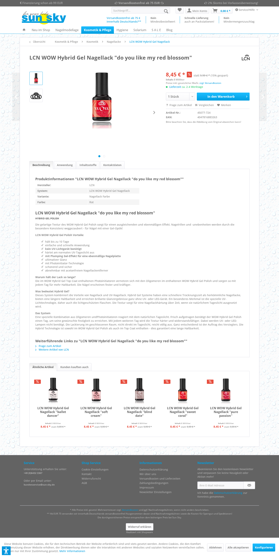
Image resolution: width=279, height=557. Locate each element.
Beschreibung (41, 165)
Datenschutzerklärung (154, 469)
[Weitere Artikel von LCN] (246, 57)
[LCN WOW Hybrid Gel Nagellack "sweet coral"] (183, 391)
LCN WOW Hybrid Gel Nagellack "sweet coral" (183, 412)
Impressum (147, 487)
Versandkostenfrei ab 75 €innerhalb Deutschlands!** (124, 19)
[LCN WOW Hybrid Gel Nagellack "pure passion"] (226, 391)
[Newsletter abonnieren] (249, 485)
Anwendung (65, 165)
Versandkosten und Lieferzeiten (160, 478)
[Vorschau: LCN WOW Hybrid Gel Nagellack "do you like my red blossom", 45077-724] (36, 78)
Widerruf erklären (139, 527)
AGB (84, 483)
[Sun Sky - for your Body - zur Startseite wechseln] (44, 17)
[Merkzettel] (180, 10)
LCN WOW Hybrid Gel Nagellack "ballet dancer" (53, 412)
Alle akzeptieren (238, 547)
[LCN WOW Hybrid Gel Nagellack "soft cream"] (96, 391)
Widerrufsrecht (91, 478)
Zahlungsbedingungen (154, 483)
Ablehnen (215, 547)
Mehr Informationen (72, 551)
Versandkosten (130, 509)
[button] (6, 550)
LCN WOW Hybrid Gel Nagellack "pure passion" (226, 412)
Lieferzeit (175, 87)
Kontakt (86, 474)
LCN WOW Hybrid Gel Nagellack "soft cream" (96, 412)
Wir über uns (148, 474)
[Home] (24, 30)
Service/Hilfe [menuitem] (246, 10)
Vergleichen (206, 105)
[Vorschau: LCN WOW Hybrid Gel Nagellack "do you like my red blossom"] (36, 95)
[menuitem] (140, 10)
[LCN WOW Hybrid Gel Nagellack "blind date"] (139, 391)
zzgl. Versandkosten (210, 83)
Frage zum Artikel (180, 105)
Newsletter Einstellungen (156, 492)
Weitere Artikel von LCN (53, 349)
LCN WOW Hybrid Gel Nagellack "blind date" (139, 412)
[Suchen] (166, 11)
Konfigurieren (264, 547)
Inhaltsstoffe (88, 165)
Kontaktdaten (112, 165)
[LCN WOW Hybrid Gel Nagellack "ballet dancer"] (53, 391)
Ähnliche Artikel (43, 367)
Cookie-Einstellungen (95, 469)
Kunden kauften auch (74, 367)
